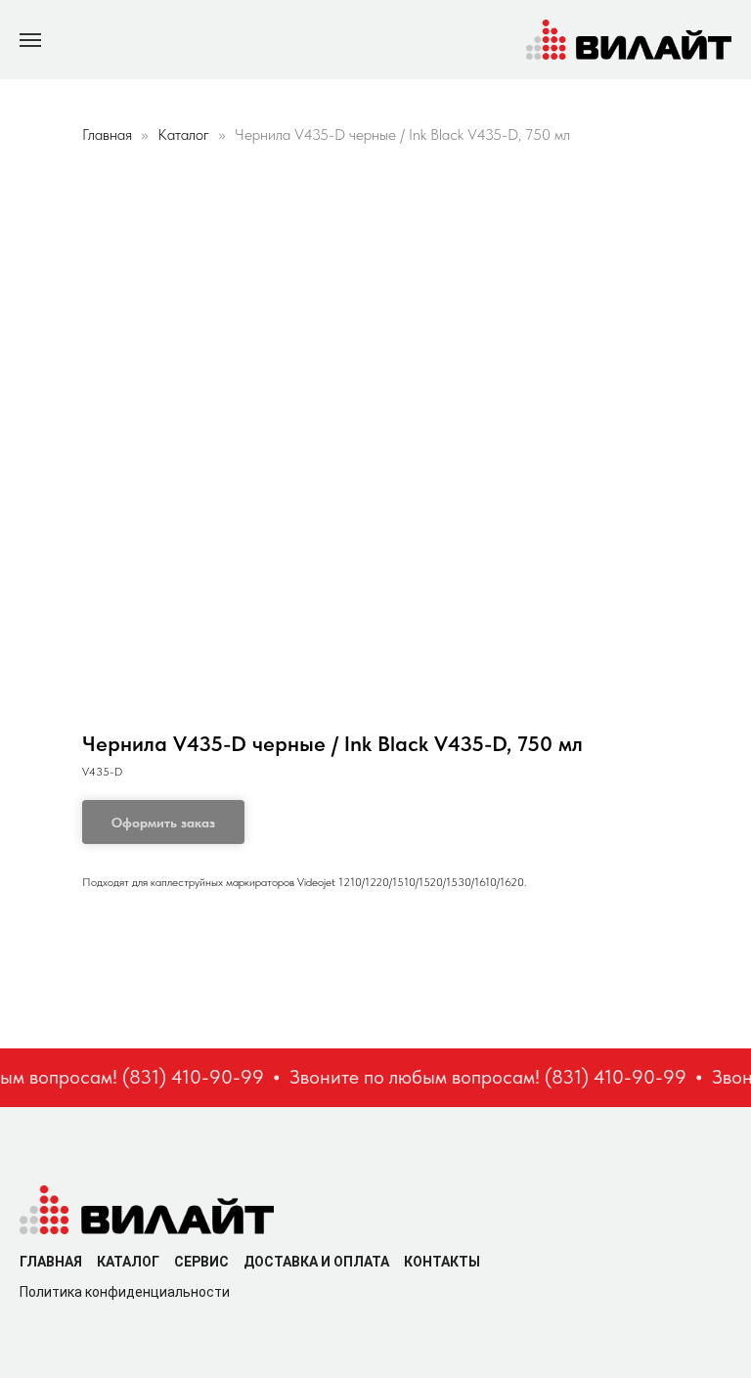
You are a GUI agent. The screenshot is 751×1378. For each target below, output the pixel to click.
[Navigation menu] (30, 40)
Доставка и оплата (316, 1261)
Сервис (201, 1261)
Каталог (185, 134)
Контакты (442, 1261)
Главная (107, 134)
